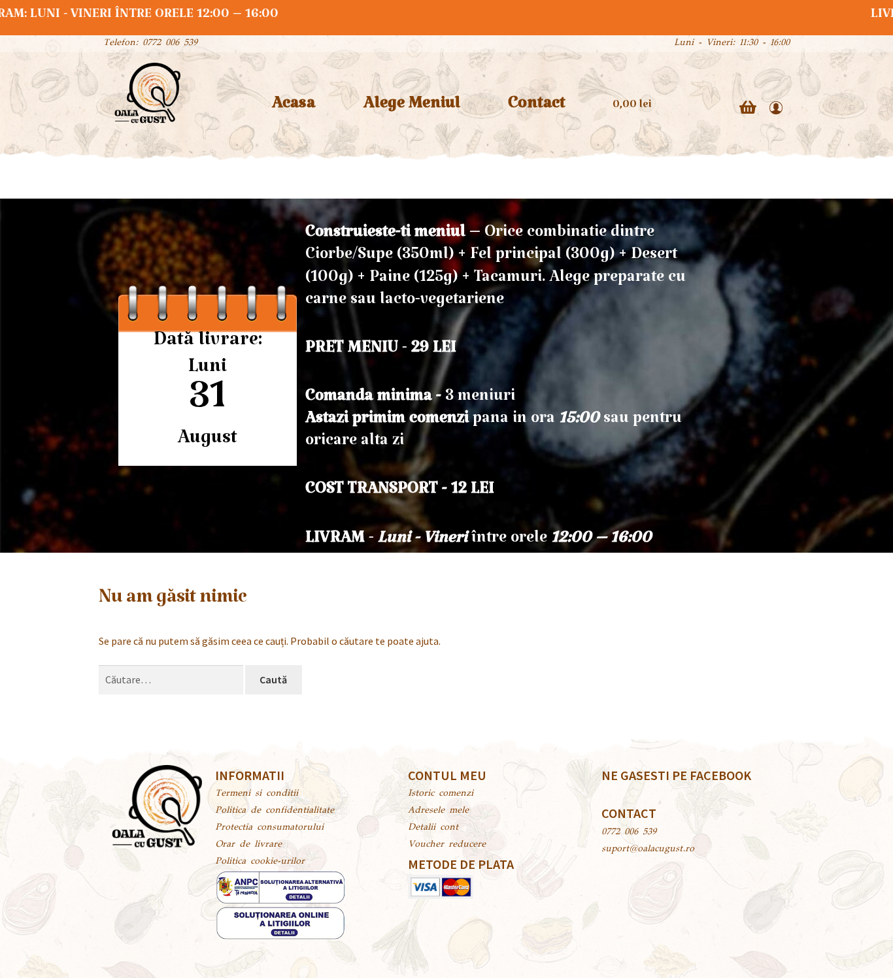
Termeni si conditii (256, 793)
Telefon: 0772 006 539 (150, 43)
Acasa (293, 107)
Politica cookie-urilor (260, 861)
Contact (536, 107)
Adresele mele (438, 810)
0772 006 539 (628, 832)
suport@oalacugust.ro (647, 849)
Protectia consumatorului (269, 827)
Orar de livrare (248, 844)
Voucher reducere (447, 844)
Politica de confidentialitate (274, 810)
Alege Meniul (411, 107)
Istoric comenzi (440, 793)
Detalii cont (433, 827)
